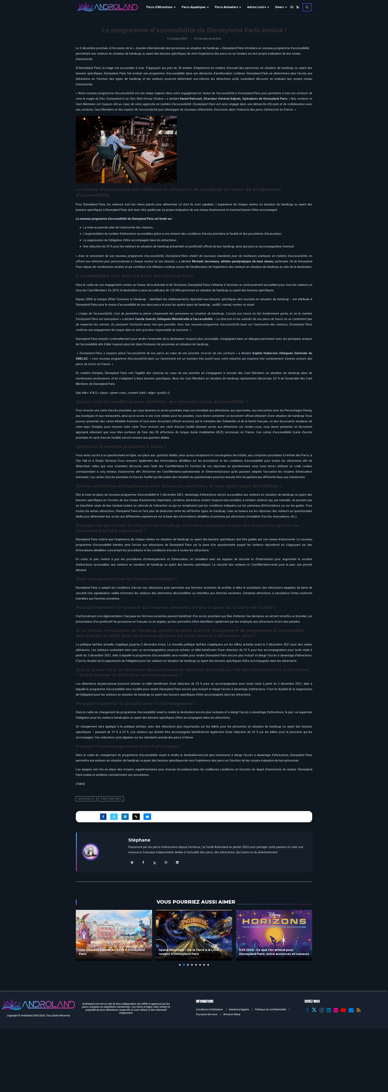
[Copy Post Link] (136, 816)
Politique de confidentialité (270, 1009)
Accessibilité (86, 798)
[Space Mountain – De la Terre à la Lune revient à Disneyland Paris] (194, 935)
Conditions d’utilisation (209, 1009)
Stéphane (139, 840)
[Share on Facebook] (103, 816)
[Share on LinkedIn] (125, 816)
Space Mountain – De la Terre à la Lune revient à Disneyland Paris (189, 952)
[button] (81, 937)
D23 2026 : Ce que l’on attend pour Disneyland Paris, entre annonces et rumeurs (274, 952)
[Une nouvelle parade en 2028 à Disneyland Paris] (114, 935)
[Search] (307, 7)
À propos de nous (206, 1014)
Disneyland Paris (111, 798)
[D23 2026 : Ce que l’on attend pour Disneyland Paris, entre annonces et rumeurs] (274, 935)
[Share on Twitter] (114, 816)
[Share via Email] (147, 816)
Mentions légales (239, 1009)
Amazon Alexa (231, 1014)
